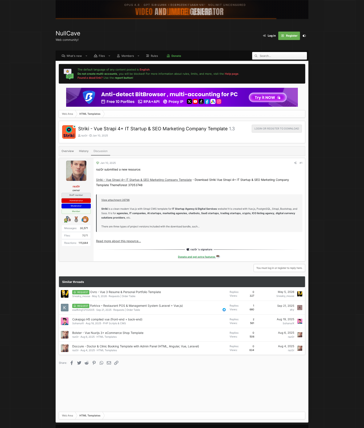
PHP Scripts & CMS (114, 323)
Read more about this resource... (118, 241)
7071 (85, 235)
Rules (154, 55)
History (83, 151)
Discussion (101, 151)
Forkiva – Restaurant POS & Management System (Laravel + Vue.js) (136, 305)
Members (128, 55)
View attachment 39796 (115, 199)
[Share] (295, 162)
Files (102, 55)
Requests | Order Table (122, 296)
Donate (176, 55)
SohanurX (78, 323)
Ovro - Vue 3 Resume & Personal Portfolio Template (125, 292)
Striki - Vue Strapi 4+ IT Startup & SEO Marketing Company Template (144, 179)
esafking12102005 (83, 309)
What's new (74, 55)
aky (292, 309)
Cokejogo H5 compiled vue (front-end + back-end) (107, 319)
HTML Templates (106, 336)
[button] (86, 56)
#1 (301, 162)
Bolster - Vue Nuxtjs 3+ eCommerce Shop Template (107, 333)
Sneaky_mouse (81, 296)
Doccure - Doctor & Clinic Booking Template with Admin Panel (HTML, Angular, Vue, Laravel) (135, 346)
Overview (68, 151)
